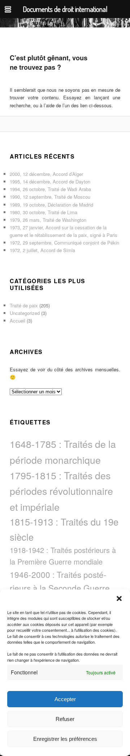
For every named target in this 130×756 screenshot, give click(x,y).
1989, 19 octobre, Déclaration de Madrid (51, 204)
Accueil (17, 320)
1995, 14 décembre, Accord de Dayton (50, 181)
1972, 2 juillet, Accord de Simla (42, 250)
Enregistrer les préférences (65, 739)
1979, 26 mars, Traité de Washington (48, 219)
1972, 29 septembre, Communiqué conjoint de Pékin (64, 242)
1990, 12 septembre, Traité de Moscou (50, 196)
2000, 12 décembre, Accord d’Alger (46, 173)
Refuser (65, 719)
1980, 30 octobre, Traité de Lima (43, 212)
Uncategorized (25, 313)
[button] (119, 598)
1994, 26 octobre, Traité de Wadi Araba (50, 189)
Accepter (65, 699)
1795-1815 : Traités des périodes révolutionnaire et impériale (61, 491)
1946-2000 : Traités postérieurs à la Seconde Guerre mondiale (60, 587)
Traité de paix (24, 305)
